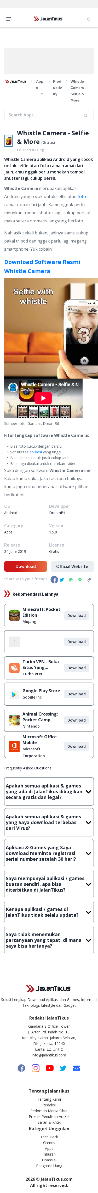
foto (82, 196)
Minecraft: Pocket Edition (41, 612)
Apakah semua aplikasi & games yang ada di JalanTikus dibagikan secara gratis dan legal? (44, 791)
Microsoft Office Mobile (39, 739)
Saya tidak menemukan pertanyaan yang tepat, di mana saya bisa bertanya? (44, 940)
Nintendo (31, 726)
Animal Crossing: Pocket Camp (40, 717)
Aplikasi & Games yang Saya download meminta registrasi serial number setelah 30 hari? (41, 853)
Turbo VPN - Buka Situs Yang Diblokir (40, 664)
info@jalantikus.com (49, 1055)
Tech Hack (49, 1136)
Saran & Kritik (49, 1122)
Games (49, 1142)
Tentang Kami (49, 1099)
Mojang (29, 621)
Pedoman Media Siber (49, 1110)
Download (26, 566)
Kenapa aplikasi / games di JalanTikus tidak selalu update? (42, 912)
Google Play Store (41, 691)
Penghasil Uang (49, 1165)
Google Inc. (32, 697)
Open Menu (10, 18)
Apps (49, 1148)
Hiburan (49, 1154)
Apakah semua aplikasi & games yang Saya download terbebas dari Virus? (43, 822)
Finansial (49, 1159)
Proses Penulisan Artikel (49, 1116)
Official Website (72, 566)
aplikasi (36, 451)
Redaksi (49, 1104)
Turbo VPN (32, 673)
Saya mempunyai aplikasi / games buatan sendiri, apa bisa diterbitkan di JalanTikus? (45, 884)
